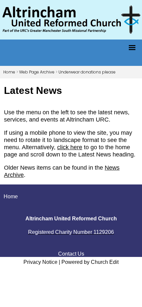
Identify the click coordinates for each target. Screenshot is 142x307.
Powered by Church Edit (90, 262)
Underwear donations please (87, 72)
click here (69, 147)
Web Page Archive (36, 72)
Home (9, 72)
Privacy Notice (40, 262)
